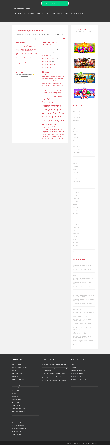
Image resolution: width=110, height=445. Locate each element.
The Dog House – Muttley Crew (57, 138)
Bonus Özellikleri (55, 83)
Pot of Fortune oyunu (49, 96)
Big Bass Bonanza (16, 364)
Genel (43, 47)
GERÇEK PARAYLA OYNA (55, 3)
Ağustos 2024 (76, 181)
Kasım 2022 (76, 242)
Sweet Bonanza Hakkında (77, 13)
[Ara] (64, 38)
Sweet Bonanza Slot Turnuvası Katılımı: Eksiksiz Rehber (83, 304)
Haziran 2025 (76, 152)
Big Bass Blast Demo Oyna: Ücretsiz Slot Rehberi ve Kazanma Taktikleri (83, 332)
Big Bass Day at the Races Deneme (53, 81)
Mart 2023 (75, 230)
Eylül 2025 (75, 143)
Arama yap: (19, 39)
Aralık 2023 (76, 204)
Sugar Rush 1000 (60, 134)
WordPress (87, 443)
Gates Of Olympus (16, 399)
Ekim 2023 (75, 210)
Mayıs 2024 (76, 190)
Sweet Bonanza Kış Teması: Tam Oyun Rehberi (82, 287)
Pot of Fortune (55, 94)
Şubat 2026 (76, 129)
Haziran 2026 (76, 117)
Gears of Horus (44, 90)
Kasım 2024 (76, 172)
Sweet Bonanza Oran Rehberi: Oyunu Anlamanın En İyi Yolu (82, 320)
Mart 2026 (75, 126)
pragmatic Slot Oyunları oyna (51, 132)
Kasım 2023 (76, 207)
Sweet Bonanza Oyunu (21, 9)
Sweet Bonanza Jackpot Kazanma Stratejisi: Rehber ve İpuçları (84, 300)
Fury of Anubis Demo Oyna (79, 345)
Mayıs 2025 (76, 155)
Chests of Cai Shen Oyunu (47, 87)
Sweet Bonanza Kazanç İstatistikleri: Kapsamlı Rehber (82, 308)
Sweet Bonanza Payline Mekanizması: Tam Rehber (26, 62)
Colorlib (73, 443)
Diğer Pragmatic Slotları (21, 19)
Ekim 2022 (75, 245)
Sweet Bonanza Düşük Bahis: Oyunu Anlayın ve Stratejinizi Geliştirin (84, 295)
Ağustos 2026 (76, 111)
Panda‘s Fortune (16, 402)
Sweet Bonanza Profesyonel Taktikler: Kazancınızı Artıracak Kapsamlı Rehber (26, 45)
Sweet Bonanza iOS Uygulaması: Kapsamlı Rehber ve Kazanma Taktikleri (83, 315)
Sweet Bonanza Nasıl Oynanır (19, 417)
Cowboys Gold (15, 390)
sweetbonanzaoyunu (47, 52)
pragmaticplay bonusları (50, 99)
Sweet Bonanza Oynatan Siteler (32, 13)
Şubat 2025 (76, 163)
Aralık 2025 (76, 134)
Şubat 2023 (76, 233)
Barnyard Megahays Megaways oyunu (56, 76)
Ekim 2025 (75, 140)
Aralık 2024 (76, 169)
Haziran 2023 (76, 222)
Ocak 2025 (75, 166)
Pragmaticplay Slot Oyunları (51, 127)
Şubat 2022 (76, 251)
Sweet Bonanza (18, 13)
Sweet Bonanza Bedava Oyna (49, 58)
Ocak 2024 (75, 201)
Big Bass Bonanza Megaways (19, 367)
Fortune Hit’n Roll (55, 87)
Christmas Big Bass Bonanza (19, 388)
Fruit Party (15, 393)
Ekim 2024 (75, 175)
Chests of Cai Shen (49, 85)
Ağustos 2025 (76, 146)
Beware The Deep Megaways (47, 78)
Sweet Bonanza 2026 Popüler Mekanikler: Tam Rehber (83, 291)
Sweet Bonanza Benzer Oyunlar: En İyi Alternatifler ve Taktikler (82, 324)
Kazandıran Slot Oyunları (52, 93)
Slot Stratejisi (54, 134)
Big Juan (14, 370)
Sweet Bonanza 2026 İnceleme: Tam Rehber (84, 312)
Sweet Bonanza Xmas (17, 434)
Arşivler (18, 77)
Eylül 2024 (75, 178)
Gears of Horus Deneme (52, 90)
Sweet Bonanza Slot (17, 431)
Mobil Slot (50, 94)
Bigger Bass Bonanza (17, 373)
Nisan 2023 (76, 227)
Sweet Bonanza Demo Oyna (48, 13)
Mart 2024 (75, 195)
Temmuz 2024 (76, 184)
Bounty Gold (15, 376)
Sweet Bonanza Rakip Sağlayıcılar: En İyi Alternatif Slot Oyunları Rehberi (26, 50)
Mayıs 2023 (76, 224)
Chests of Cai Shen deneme (58, 85)
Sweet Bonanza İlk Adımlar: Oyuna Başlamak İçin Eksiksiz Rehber (27, 58)
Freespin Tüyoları (60, 88)
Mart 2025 (75, 161)
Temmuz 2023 (76, 219)
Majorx (62, 92)
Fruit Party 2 (15, 396)
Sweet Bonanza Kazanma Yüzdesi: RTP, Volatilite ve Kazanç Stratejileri (83, 337)
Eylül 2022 (75, 248)
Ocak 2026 (75, 131)
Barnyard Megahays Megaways (48, 74)
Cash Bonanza (15, 382)
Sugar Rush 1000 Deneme (46, 136)
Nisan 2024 (76, 193)
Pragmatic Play (58, 97)
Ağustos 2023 (76, 216)
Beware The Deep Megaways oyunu (52, 80)
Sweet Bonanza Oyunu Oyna (19, 428)
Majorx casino (44, 94)
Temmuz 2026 (76, 114)
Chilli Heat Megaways (17, 385)
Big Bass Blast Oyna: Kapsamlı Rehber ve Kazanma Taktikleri (83, 341)
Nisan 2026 (76, 123)
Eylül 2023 (75, 213)
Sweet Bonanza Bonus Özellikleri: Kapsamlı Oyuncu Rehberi (84, 328)
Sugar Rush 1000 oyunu (56, 136)
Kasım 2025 (76, 137)
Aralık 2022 (76, 239)
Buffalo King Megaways (18, 379)
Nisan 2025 (76, 158)
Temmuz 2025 (76, 149)
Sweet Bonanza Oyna (47, 61)
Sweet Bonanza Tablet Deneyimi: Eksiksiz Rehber (26, 54)
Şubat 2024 (76, 198)
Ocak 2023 (75, 236)
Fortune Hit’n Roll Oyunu (51, 88)
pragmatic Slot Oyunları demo (52, 129)
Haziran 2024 (76, 187)
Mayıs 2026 (76, 120)
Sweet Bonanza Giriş (17, 414)
